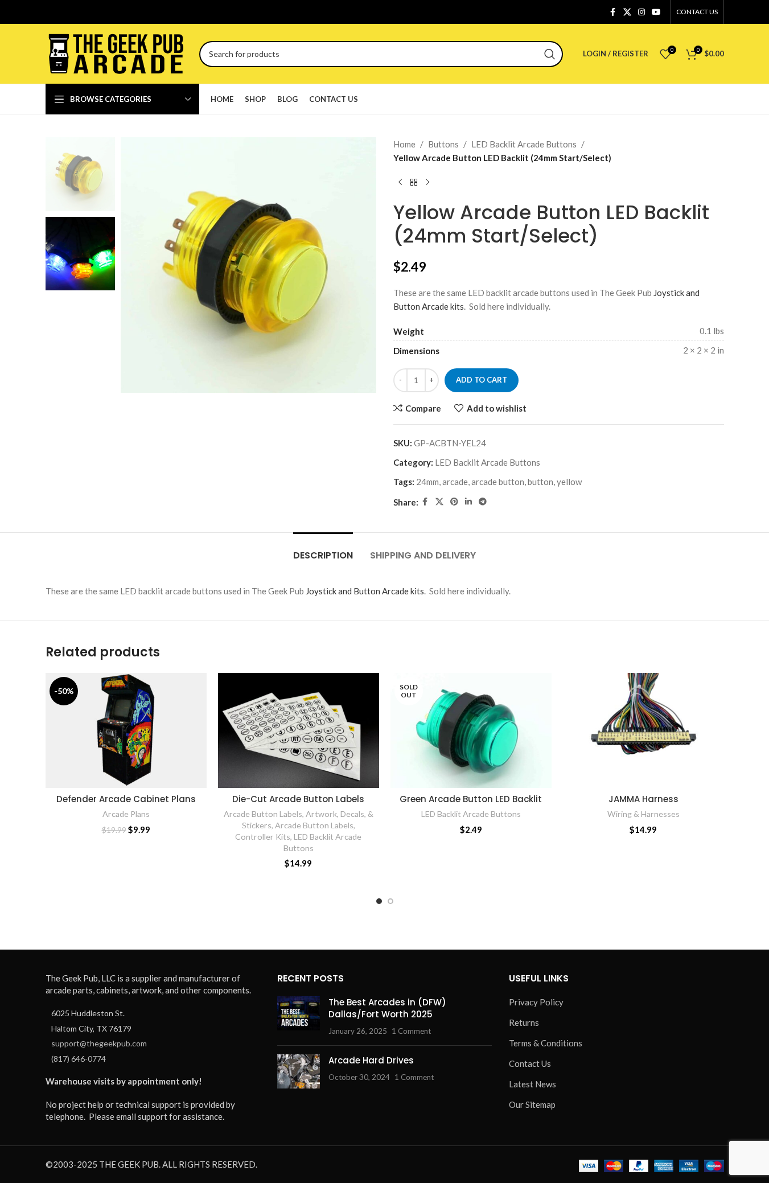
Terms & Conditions (545, 1043)
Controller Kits (262, 836)
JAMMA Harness (643, 799)
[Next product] (427, 183)
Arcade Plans (126, 814)
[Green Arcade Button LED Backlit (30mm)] (471, 730)
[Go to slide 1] (379, 901)
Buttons (443, 144)
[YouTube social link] (656, 12)
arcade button (497, 482)
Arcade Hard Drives (371, 1060)
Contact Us (530, 1063)
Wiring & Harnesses (643, 814)
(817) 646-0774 (78, 1058)
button (540, 482)
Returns (524, 1022)
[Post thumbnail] (298, 1016)
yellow (569, 482)
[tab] (323, 549)
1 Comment (411, 1031)
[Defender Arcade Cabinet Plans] (126, 730)
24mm (427, 482)
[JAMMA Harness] (643, 730)
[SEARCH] (550, 54)
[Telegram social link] (482, 502)
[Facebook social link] (613, 12)
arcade (455, 482)
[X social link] (627, 12)
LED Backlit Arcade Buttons (524, 144)
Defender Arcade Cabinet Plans (126, 799)
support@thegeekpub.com (99, 1043)
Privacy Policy (536, 1002)
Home (404, 144)
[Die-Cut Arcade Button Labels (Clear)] (298, 730)
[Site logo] (117, 52)
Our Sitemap (532, 1104)
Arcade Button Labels (263, 814)
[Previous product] (400, 183)
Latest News (532, 1084)
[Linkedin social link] (468, 502)
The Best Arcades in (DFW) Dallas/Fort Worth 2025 (387, 1008)
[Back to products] (414, 183)
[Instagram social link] (641, 12)
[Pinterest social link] (454, 502)
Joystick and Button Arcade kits (365, 591)
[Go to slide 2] (390, 901)
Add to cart (481, 379)
